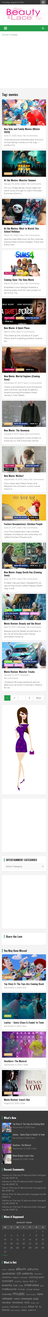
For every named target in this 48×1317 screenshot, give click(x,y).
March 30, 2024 (11, 235)
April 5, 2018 (9, 332)
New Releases (20, 222)
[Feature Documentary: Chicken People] (24, 507)
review (6, 1302)
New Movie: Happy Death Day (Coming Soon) (23, 574)
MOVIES (17, 122)
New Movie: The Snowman (16, 430)
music (19, 1293)
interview (31, 1285)
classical (15, 1277)
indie (21, 1285)
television (15, 1307)
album (21, 1269)
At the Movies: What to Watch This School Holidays (21, 230)
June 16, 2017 (10, 579)
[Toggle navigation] (5, 28)
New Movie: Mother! (14, 475)
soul (37, 1303)
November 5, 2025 (12, 987)
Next (38, 698)
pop (36, 1298)
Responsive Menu (43, 2)
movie (21, 1289)
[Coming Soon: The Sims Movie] (24, 263)
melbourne (9, 1289)
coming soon (36, 1277)
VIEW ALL (9, 321)
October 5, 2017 (11, 434)
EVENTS (17, 610)
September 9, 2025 (13, 1065)
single (33, 1303)
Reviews (35, 613)
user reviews (15, 1310)
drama (25, 1281)
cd (19, 1273)
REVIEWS (25, 613)
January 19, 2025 (11, 184)
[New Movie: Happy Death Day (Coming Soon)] (24, 555)
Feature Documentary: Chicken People (23, 524)
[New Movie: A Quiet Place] (24, 311)
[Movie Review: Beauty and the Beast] (24, 607)
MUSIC (8, 1016)
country (17, 1281)
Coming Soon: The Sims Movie (19, 279)
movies (7, 1294)
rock (27, 1302)
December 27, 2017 (13, 383)
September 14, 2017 (13, 479)
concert (7, 1281)
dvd (31, 1281)
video (24, 1310)
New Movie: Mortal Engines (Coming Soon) (22, 377)
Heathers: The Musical (15, 1061)
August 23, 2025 (11, 1103)
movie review (33, 1289)
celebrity (27, 1273)
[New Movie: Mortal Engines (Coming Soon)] (24, 360)
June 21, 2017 (10, 528)
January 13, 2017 (11, 675)
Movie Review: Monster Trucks (19, 671)
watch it (32, 1310)
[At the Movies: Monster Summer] (24, 163)
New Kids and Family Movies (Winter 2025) (22, 130)
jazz (42, 1285)
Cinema (8, 122)
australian (8, 1273)
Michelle (21, 627)
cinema (6, 1277)
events (7, 1285)
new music (31, 1294)
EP (36, 1281)
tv (36, 1306)
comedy (23, 1277)
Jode (23, 184)
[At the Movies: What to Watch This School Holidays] (24, 212)
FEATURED (9, 273)
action (4, 1269)
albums (32, 1269)
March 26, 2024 (11, 283)
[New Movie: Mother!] (24, 459)
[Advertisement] (24, 61)
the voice (24, 1307)
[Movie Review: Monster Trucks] (24, 655)
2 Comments (28, 332)
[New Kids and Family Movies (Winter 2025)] (24, 112)
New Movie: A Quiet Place (17, 328)
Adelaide (11, 1269)
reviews (17, 1302)
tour (31, 1306)
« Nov (5, 1255)
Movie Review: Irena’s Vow (17, 1099)
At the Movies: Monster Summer (20, 180)
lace (20, 136)
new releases (23, 1298)
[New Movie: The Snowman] (24, 414)
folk (15, 1285)
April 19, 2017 (10, 627)
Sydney (5, 1307)
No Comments (30, 136)
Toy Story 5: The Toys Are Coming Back (24, 984)
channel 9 (38, 1274)
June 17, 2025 (10, 136)
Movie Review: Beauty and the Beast (22, 623)
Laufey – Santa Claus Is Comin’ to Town (24, 1022)
